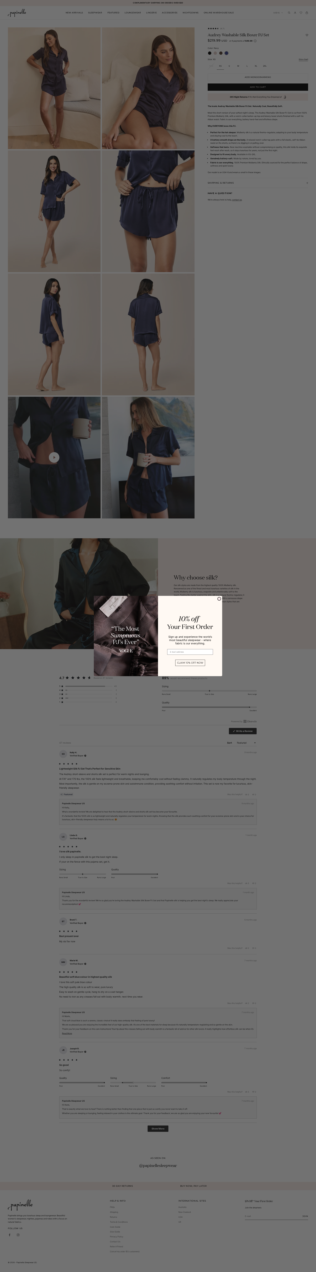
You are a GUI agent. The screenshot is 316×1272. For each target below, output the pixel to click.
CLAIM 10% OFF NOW (190, 662)
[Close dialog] (219, 598)
